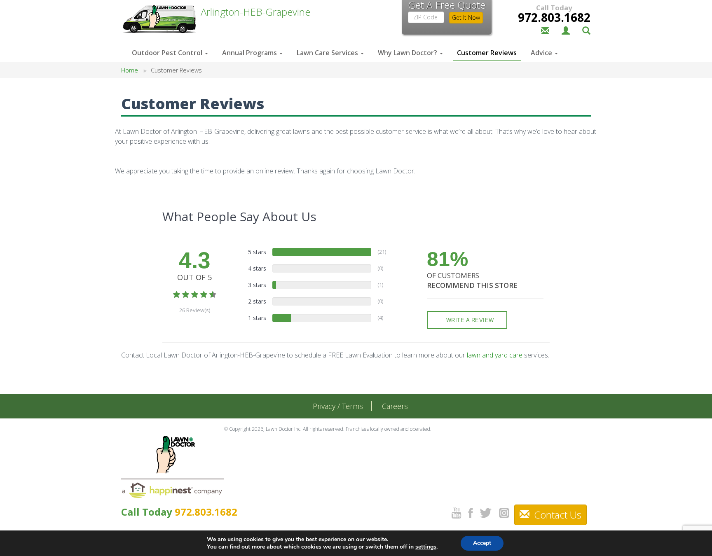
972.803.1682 (554, 17)
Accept (482, 543)
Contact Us (556, 514)
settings (425, 547)
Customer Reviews (487, 52)
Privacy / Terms (338, 406)
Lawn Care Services (328, 52)
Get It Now (466, 17)
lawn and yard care (494, 355)
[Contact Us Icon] (545, 29)
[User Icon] (565, 29)
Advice (542, 52)
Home (129, 70)
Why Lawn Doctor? (408, 52)
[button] (586, 29)
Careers (395, 406)
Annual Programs (250, 52)
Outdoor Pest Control (168, 52)
